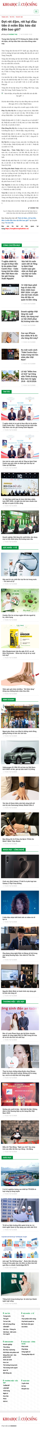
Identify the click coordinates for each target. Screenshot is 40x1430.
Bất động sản (7, 1373)
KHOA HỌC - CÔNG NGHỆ (13, 850)
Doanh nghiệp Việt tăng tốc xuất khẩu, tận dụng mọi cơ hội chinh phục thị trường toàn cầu (29, 316)
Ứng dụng (25, 1349)
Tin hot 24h (6, 1321)
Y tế (23, 1316)
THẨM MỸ (6, 1385)
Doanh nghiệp (7, 1344)
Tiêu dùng (6, 1347)
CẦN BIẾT (6, 1327)
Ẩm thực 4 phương (9, 1350)
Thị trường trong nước (10, 1365)
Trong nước (7, 1316)
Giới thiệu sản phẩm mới (11, 1352)
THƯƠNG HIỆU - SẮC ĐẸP (13, 1002)
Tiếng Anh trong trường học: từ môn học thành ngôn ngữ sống (20, 1300)
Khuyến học (25, 1389)
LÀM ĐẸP (6, 1388)
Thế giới (5, 1319)
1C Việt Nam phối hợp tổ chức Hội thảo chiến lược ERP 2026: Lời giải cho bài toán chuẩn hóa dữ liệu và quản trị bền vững (29, 292)
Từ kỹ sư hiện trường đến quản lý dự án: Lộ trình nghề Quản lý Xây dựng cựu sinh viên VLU (20, 1226)
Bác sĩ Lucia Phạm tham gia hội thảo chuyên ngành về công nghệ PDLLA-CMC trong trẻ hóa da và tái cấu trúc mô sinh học (20, 1035)
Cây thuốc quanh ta (28, 1321)
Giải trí (5, 1401)
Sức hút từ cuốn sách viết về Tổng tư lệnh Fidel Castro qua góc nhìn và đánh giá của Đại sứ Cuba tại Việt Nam (29, 268)
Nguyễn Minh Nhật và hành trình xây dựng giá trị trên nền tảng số (19, 992)
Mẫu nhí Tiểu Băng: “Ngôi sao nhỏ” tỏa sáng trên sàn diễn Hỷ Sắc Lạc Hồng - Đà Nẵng (19, 1148)
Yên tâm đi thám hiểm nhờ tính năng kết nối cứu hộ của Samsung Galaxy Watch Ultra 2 (19, 804)
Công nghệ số (26, 1352)
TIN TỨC (6, 392)
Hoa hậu (6, 1396)
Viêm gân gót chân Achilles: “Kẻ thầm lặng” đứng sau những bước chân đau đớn (19, 690)
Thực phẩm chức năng (29, 1319)
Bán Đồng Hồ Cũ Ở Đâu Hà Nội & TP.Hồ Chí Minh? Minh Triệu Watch (18, 840)
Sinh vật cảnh (7, 1360)
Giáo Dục (7, 1157)
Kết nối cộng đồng (9, 1324)
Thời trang (6, 1391)
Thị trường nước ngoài (10, 1368)
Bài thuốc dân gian (28, 1324)
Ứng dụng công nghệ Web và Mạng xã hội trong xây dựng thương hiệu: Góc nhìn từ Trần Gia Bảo (20, 955)
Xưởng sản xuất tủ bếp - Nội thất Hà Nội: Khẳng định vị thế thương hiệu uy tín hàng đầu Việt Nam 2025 (20, 1111)
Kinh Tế (5, 1370)
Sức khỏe (25, 1327)
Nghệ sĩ (5, 1393)
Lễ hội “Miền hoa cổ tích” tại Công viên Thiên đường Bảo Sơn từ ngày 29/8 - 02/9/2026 (29, 376)
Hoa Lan (6, 1362)
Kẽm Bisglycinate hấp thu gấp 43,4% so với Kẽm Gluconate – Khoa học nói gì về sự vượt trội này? (19, 653)
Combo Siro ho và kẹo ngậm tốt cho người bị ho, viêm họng (19, 616)
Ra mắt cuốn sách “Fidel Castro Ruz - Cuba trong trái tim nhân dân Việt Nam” (29, 355)
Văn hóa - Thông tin (9, 1329)
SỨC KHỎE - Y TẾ (10, 548)
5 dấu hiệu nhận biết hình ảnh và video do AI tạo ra (19, 918)
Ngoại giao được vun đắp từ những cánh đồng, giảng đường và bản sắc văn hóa (20, 732)
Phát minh (25, 1346)
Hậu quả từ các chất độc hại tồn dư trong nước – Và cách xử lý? (20, 580)
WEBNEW (13, 1426)
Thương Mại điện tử (28, 1354)
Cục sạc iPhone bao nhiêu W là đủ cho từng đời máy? (29, 335)
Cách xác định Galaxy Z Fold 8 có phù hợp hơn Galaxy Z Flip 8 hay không (19, 882)
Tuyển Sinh (25, 1383)
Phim (4, 1399)
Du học (24, 1386)
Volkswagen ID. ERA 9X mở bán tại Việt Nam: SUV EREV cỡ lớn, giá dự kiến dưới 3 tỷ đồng (19, 768)
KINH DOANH (8, 700)
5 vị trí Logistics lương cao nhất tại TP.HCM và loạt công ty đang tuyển (19, 1190)
